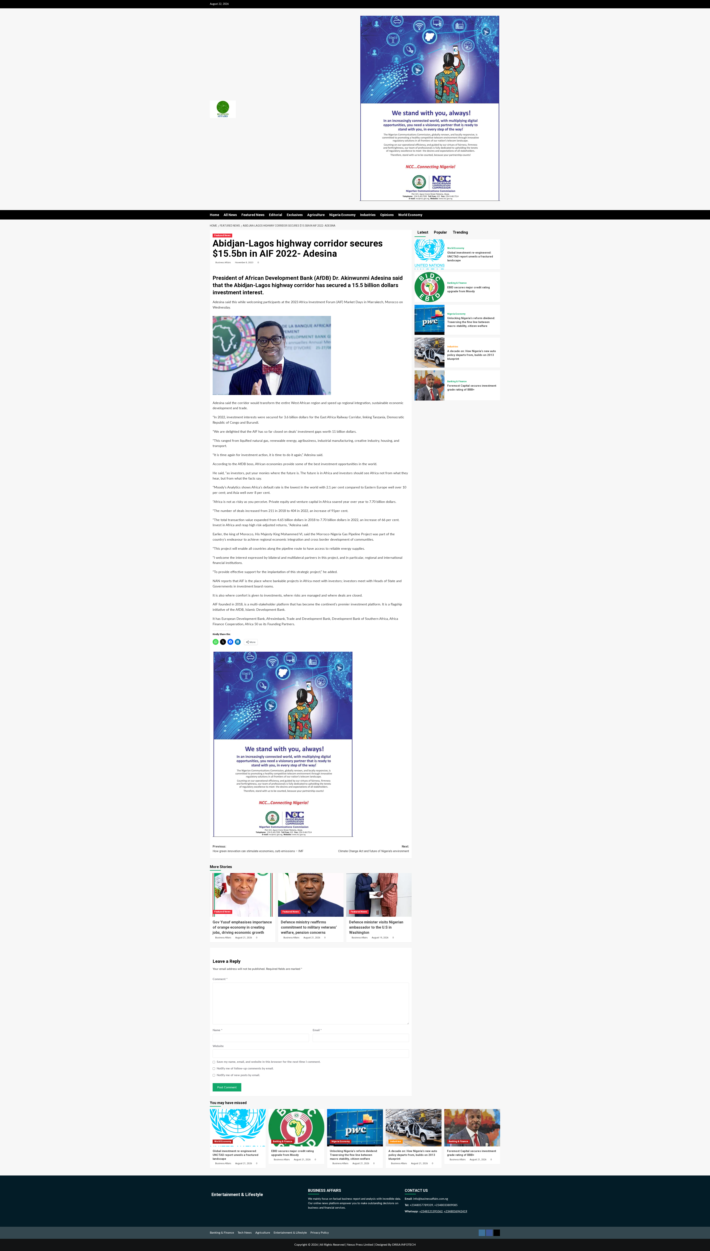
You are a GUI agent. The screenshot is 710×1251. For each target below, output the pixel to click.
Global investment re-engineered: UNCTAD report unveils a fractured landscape (470, 256)
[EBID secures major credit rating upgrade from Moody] (429, 286)
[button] (498, 215)
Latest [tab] (422, 232)
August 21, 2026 (243, 937)
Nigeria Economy (342, 215)
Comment (220, 979)
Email (317, 1030)
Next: (373, 849)
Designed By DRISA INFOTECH (395, 1244)
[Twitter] (496, 1233)
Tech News (245, 1232)
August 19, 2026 (380, 937)
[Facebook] (489, 1233)
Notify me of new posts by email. (238, 1075)
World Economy (410, 215)
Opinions (387, 215)
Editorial (275, 215)
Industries (368, 215)
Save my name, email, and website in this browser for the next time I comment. (269, 1061)
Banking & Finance (457, 283)
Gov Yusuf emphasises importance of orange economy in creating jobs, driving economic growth (242, 927)
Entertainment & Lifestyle (290, 1232)
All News (230, 215)
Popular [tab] (440, 232)
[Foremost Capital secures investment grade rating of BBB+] (429, 385)
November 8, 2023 (244, 262)
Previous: (258, 849)
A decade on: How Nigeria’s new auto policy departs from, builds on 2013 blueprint (471, 355)
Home (214, 215)
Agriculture (316, 215)
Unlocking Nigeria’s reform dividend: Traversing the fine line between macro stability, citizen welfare (471, 322)
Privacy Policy (319, 1232)
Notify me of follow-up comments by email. (245, 1068)
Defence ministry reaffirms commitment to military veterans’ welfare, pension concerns (309, 927)
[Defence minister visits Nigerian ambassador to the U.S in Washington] (379, 895)
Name (217, 1030)
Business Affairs (223, 262)
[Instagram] (482, 1233)
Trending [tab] (460, 232)
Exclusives (295, 215)
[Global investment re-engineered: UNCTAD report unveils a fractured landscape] (429, 254)
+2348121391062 (431, 1211)
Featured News (252, 215)
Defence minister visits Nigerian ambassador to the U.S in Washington (376, 927)
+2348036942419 (455, 1211)
